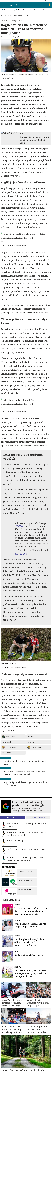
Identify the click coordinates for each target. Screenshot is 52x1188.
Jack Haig (30, 736)
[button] (2, 5)
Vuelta (43, 10)
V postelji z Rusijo (15, 840)
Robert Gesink (6, 742)
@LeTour (19, 526)
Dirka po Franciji (11, 747)
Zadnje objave (37, 818)
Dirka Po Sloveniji (9, 10)
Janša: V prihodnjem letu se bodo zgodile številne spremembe (26, 833)
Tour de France (22, 10)
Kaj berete (12, 818)
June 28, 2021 (21, 554)
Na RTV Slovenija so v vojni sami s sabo (26, 849)
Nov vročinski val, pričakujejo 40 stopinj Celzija (26, 825)
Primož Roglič (10, 736)
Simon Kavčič (9, 37)
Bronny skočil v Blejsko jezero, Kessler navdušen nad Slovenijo (26, 859)
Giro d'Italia (34, 10)
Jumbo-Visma (6, 752)
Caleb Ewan (31, 742)
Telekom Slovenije (45, 1)
